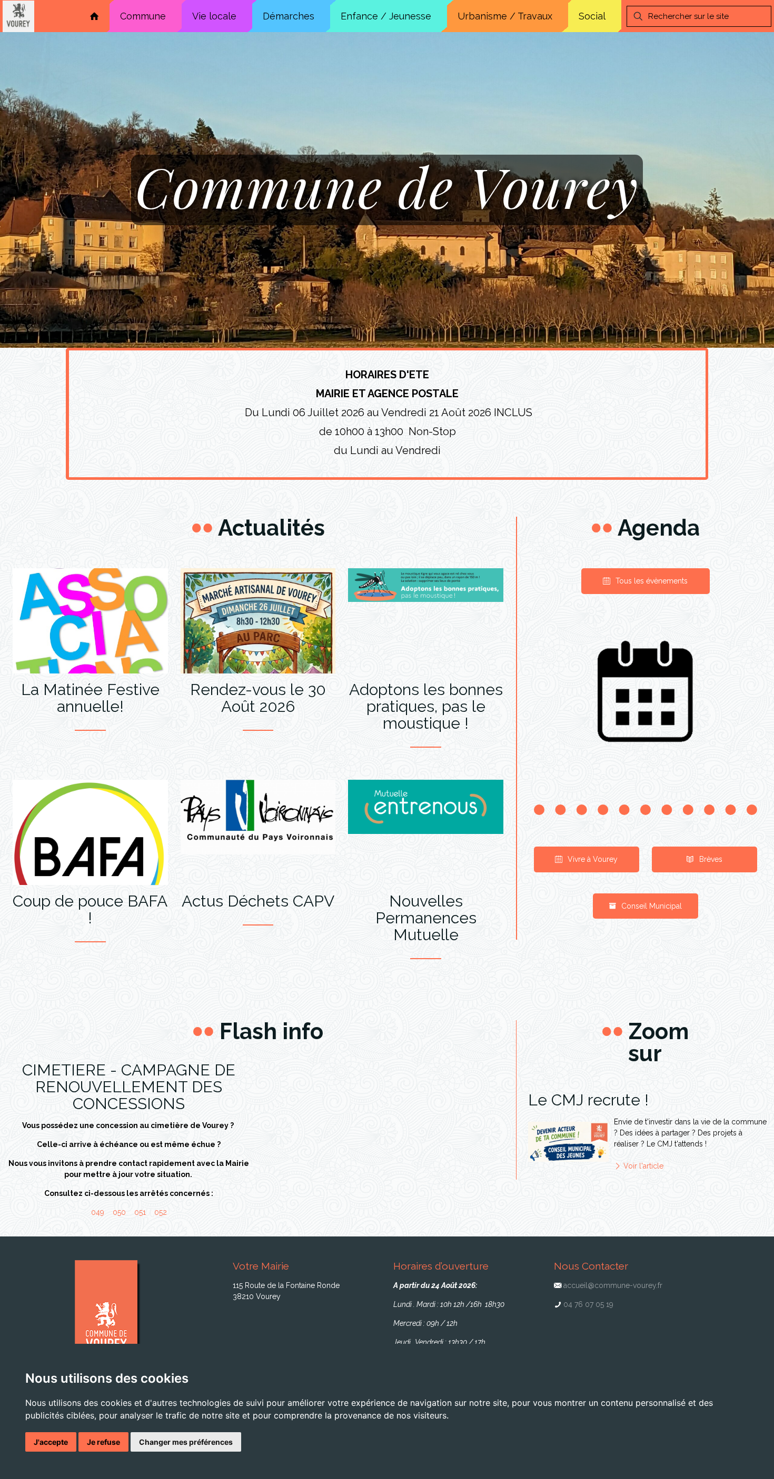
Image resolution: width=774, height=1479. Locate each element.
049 (97, 1212)
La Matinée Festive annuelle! (90, 698)
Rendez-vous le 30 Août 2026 (258, 698)
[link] (646, 694)
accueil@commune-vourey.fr (612, 1285)
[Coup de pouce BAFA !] (90, 857)
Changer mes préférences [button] (186, 1441)
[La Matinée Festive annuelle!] (90, 647)
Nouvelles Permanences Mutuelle (426, 918)
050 (119, 1212)
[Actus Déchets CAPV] (258, 817)
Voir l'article (642, 1166)
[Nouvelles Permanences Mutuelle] (425, 807)
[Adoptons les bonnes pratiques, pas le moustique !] (425, 585)
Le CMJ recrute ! (588, 1100)
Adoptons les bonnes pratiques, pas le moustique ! (426, 706)
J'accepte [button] (51, 1441)
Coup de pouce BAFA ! (90, 910)
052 (160, 1212)
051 (140, 1212)
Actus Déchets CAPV (258, 901)
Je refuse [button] (103, 1441)
